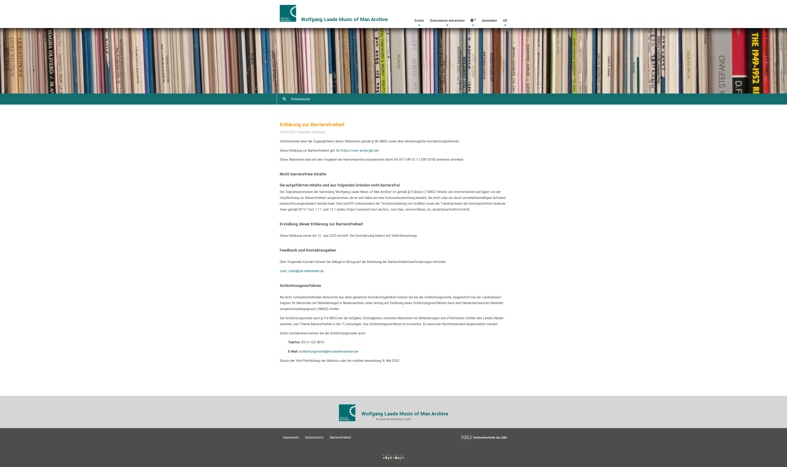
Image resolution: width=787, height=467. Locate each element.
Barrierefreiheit (340, 437)
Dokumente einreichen (447, 21)
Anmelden (489, 21)
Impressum (291, 437)
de (505, 21)
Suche (419, 21)
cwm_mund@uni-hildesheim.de (302, 271)
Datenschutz (314, 437)
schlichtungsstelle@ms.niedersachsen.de (328, 351)
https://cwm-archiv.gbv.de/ (360, 150)
